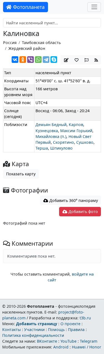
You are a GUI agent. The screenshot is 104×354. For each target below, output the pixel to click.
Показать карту (20, 173)
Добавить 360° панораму (73, 200)
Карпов (76, 124)
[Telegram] (46, 59)
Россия (10, 42)
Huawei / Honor (86, 347)
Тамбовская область (41, 42)
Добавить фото (82, 211)
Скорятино (63, 142)
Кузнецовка (46, 130)
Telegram (88, 341)
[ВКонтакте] (15, 59)
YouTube (68, 341)
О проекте (70, 323)
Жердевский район (26, 48)
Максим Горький (76, 130)
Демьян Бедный (51, 124)
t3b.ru (85, 317)
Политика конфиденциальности (33, 335)
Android (61, 347)
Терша (41, 148)
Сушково (84, 142)
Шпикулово (61, 148)
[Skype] (53, 59)
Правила (76, 329)
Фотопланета (28, 7)
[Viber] (30, 59)
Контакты (11, 329)
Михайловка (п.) (50, 136)
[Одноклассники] (22, 59)
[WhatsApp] (38, 59)
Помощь (56, 329)
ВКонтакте (47, 341)
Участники (34, 329)
